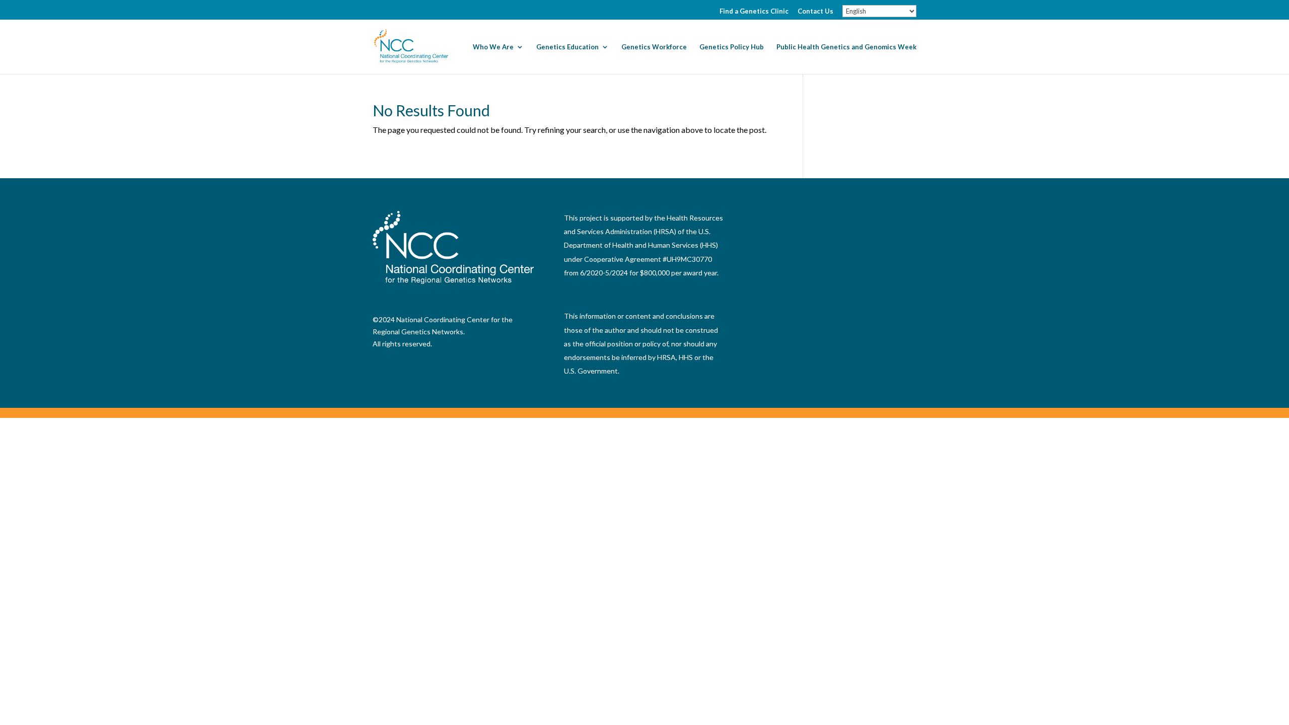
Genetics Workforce (654, 47)
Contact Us (815, 11)
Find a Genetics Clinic (754, 11)
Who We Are (493, 47)
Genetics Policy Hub (731, 47)
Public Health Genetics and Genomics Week (846, 47)
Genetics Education (567, 47)
